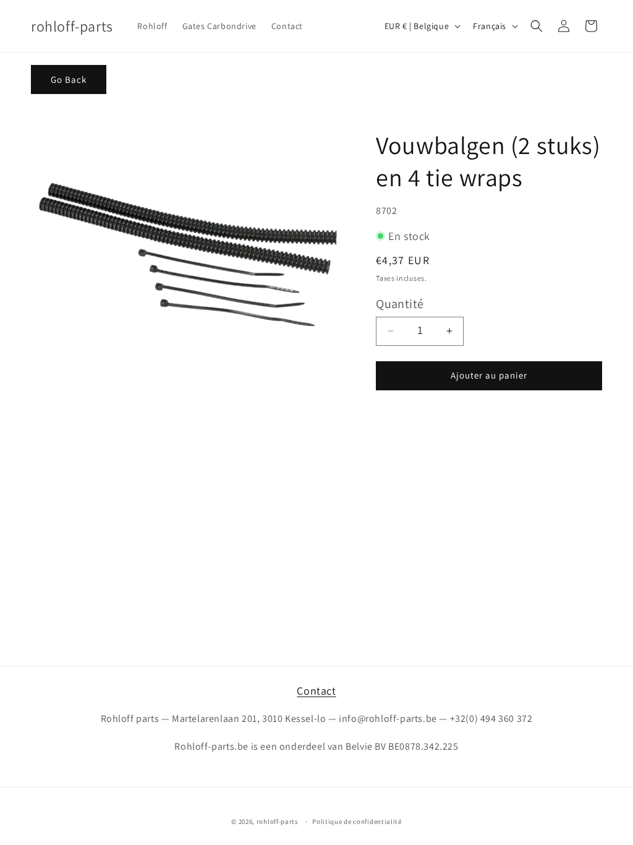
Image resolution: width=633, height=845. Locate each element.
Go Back (69, 79)
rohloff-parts (278, 821)
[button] (536, 26)
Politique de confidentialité (357, 821)
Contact (316, 691)
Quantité (399, 304)
